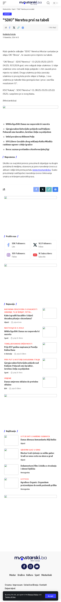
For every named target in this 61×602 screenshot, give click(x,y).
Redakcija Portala (9, 34)
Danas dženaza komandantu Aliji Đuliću (38, 439)
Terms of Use (10, 597)
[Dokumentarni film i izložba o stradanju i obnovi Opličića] (11, 469)
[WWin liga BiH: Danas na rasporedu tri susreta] (50, 332)
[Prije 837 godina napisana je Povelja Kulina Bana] (50, 347)
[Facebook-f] (24, 566)
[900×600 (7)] (30, 213)
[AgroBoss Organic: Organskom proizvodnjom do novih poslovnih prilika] (11, 483)
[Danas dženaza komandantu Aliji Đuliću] (11, 440)
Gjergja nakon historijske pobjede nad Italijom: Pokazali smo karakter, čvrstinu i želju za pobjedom (21, 366)
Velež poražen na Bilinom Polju (20, 136)
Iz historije (8, 354)
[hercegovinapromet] (30, 520)
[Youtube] (44, 255)
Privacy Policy (33, 594)
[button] (50, 596)
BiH (5, 388)
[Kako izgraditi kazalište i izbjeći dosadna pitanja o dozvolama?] (50, 313)
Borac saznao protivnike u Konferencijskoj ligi (27, 149)
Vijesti (6, 322)
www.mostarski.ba (41, 170)
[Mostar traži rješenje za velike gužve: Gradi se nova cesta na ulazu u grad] (11, 453)
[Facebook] (17, 245)
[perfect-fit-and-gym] (30, 111)
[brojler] (30, 281)
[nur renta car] (30, 409)
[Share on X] (14, 27)
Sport (7, 14)
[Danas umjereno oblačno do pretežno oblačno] (50, 382)
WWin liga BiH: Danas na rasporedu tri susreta (28, 124)
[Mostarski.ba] (30, 3)
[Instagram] (17, 255)
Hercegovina (25, 473)
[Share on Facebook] (10, 27)
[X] (44, 245)
